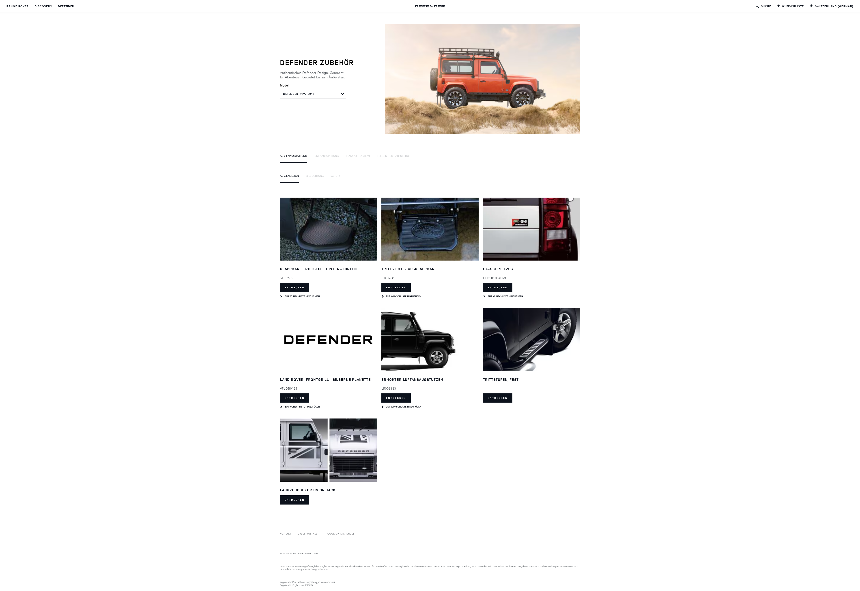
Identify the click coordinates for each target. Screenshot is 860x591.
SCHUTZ (335, 175)
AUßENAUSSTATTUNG (293, 155)
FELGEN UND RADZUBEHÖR (394, 155)
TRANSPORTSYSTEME (358, 155)
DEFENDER (66, 6)
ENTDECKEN (295, 287)
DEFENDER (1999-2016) (299, 93)
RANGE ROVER (17, 6)
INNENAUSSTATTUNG (326, 155)
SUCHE (766, 6)
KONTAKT (285, 533)
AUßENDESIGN (289, 175)
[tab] (293, 156)
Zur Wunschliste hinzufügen (302, 296)
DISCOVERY (43, 6)
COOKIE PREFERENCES (341, 533)
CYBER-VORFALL (307, 533)
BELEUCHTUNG (314, 175)
